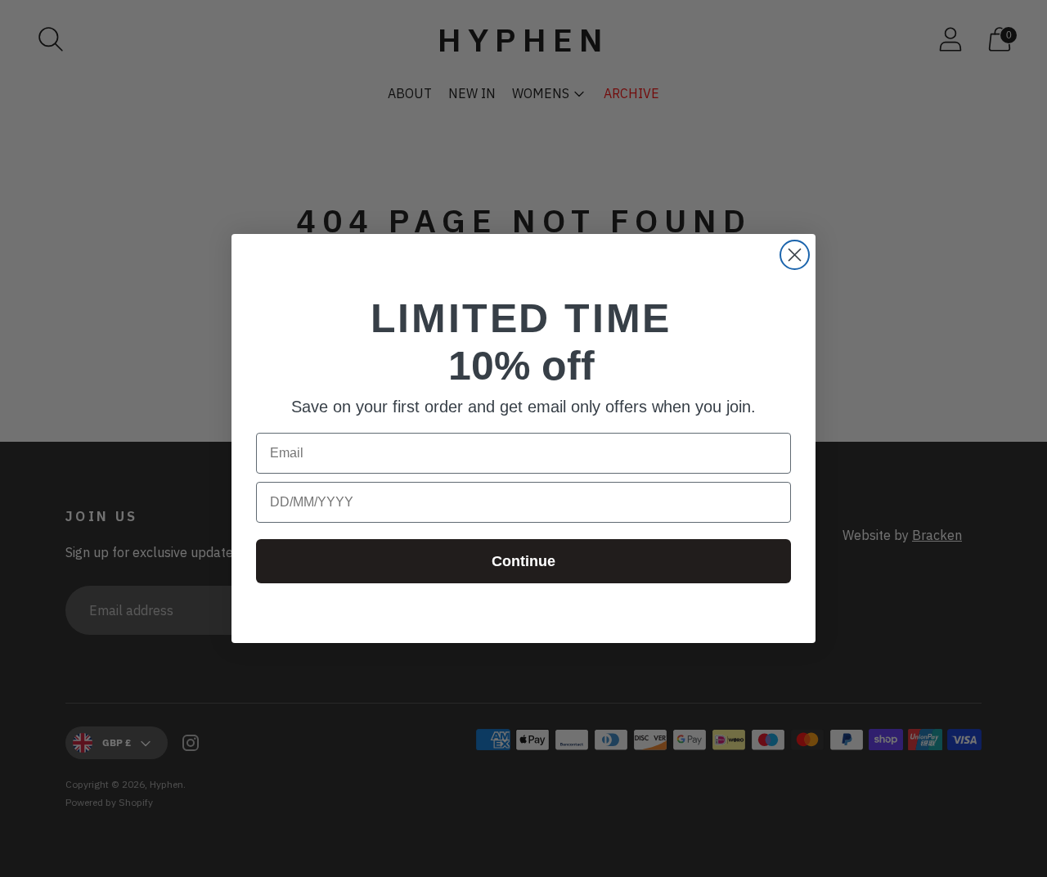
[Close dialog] (794, 255)
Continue (523, 561)
